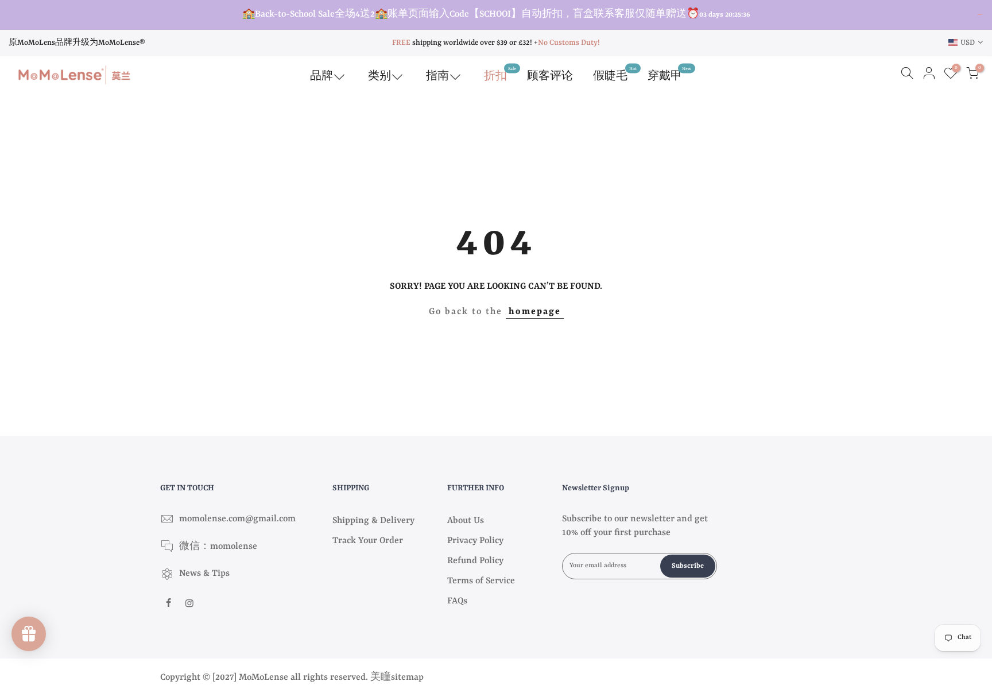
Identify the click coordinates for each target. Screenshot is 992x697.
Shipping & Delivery (373, 521)
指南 (437, 76)
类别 (379, 76)
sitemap (407, 677)
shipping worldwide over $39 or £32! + (465, 42)
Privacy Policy (475, 541)
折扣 (500, 73)
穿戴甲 (669, 73)
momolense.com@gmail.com (237, 519)
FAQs (457, 601)
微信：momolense (218, 546)
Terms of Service (481, 581)
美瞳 (380, 677)
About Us (465, 521)
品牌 (321, 76)
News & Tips (204, 573)
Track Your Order (367, 541)
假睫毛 (615, 73)
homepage (535, 312)
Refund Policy (475, 561)
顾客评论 (550, 76)
